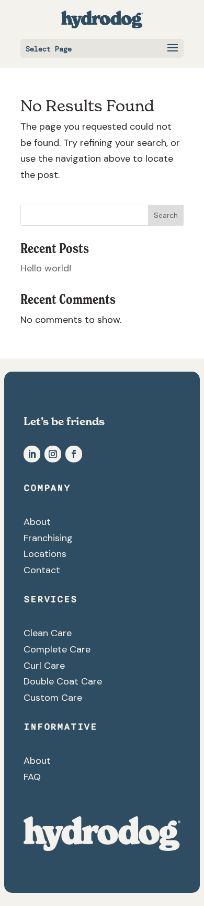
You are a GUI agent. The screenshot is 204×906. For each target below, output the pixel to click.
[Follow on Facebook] (73, 454)
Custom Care (53, 697)
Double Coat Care (63, 681)
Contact (42, 570)
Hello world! (45, 268)
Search (166, 215)
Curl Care (44, 665)
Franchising (48, 538)
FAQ (32, 777)
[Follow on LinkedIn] (32, 454)
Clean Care (48, 633)
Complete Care (57, 649)
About (37, 521)
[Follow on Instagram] (52, 454)
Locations (45, 553)
